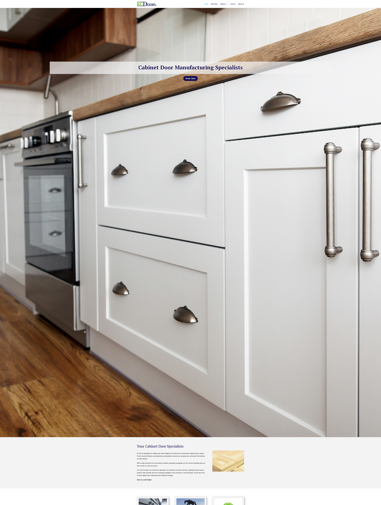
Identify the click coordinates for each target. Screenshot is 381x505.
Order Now (214, 4)
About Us (241, 4)
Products (223, 4)
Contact (233, 4)
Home (206, 4)
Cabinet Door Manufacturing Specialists (190, 67)
